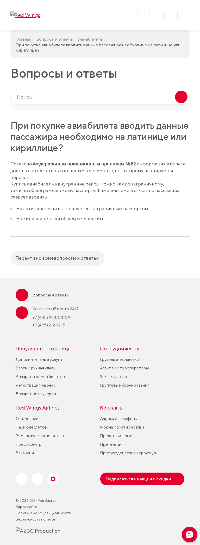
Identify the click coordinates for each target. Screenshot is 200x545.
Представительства (119, 435)
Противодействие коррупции (129, 452)
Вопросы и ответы (54, 39)
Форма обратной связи (122, 427)
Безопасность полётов (36, 519)
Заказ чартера (113, 376)
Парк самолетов (31, 427)
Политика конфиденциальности (43, 513)
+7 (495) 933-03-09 (51, 317)
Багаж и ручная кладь (35, 368)
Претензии (110, 444)
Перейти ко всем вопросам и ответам (57, 258)
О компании (27, 418)
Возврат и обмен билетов (40, 376)
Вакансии (25, 452)
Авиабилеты (90, 39)
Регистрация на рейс (36, 385)
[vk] (22, 479)
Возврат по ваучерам (36, 393)
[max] (53, 479)
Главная (23, 39)
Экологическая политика (40, 435)
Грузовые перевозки (119, 359)
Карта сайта (26, 507)
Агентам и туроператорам (125, 368)
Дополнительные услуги (39, 359)
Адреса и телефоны (119, 418)
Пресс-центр (28, 444)
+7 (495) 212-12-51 (49, 325)
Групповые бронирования (124, 385)
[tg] (37, 479)
